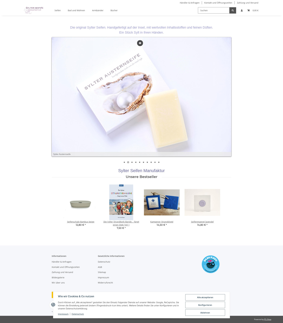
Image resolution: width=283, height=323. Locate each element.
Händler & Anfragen (190, 2)
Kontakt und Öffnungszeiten (218, 2)
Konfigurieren (205, 305)
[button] (241, 10)
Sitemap (102, 272)
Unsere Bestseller (141, 177)
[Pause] (140, 43)
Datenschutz (78, 314)
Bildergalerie (58, 277)
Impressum (63, 314)
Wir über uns (58, 282)
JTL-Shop (267, 319)
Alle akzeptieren (205, 297)
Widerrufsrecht (105, 282)
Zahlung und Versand (247, 2)
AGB (100, 267)
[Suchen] (232, 10)
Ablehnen (205, 312)
